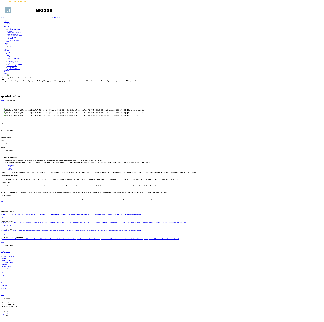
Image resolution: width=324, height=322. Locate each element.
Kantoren (3, 258)
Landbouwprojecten (5, 278)
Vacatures (3, 291)
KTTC (2, 242)
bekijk (142, 214)
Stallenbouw (4, 264)
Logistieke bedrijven (6, 260)
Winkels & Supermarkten (7, 256)
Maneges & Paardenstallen (8, 269)
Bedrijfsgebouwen (5, 252)
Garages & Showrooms (7, 254)
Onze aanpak (4, 285)
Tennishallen (10, 165)
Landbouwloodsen (6, 266)
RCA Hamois (4, 217)
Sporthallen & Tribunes (7, 262)
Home (2, 100)
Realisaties (3, 288)
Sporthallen (10, 166)
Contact (2, 295)
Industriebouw (4, 275)
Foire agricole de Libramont (7, 234)
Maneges (9, 169)
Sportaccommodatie (5, 282)
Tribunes (9, 168)
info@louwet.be (5, 314)
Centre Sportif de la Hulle (7, 225)
